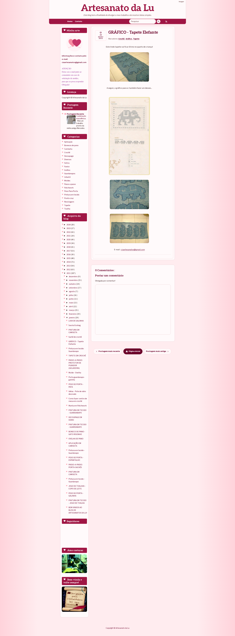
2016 (69, 254)
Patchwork (68, 187)
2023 (69, 228)
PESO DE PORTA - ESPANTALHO (76, 459)
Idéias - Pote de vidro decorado (77, 392)
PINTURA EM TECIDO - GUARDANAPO (77, 411)
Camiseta (68, 149)
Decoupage (69, 156)
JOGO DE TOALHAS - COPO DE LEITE (77, 487)
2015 (69, 258)
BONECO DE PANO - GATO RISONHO (77, 433)
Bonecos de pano (71, 145)
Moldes (67, 180)
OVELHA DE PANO (76, 438)
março (72, 310)
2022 (69, 232)
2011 (69, 273)
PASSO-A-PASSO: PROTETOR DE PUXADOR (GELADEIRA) (75, 364)
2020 (69, 239)
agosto (72, 291)
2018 (69, 247)
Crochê (67, 152)
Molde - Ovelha (75, 372)
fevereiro (73, 314)
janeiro (72, 317)
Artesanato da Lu (117, 8)
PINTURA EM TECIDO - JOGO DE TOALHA (77, 501)
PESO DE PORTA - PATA (76, 385)
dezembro (73, 276)
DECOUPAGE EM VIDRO (75, 418)
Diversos (67, 159)
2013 (69, 265)
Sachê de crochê (75, 337)
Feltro (67, 163)
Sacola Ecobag (75, 325)
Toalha (67, 208)
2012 (69, 269)
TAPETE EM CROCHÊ (77, 355)
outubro (72, 284)
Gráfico (67, 170)
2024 (69, 224)
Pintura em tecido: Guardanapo (76, 350)
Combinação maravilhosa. (81, 117)
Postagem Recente (75, 114)
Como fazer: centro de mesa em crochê (78, 400)
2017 (69, 251)
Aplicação (68, 142)
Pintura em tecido (71, 194)
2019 (69, 243)
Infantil (67, 177)
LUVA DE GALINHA (76, 320)
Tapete (67, 205)
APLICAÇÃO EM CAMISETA (75, 444)
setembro (73, 287)
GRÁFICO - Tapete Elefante (76, 343)
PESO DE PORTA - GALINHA (76, 494)
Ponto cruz (69, 198)
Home (69, 21)
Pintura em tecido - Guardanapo (77, 451)
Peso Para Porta (71, 191)
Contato (78, 21)
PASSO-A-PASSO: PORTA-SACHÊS (75, 466)
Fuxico (67, 166)
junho (71, 299)
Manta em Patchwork (78, 405)
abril (71, 306)
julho (71, 295)
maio (71, 302)
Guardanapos (69, 173)
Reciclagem (69, 201)
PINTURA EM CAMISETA (74, 331)
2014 (69, 262)
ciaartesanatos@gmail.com (133, 249)
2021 (69, 235)
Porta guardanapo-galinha (77, 378)
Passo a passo (70, 184)
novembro (73, 280)
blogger (181, 1)
